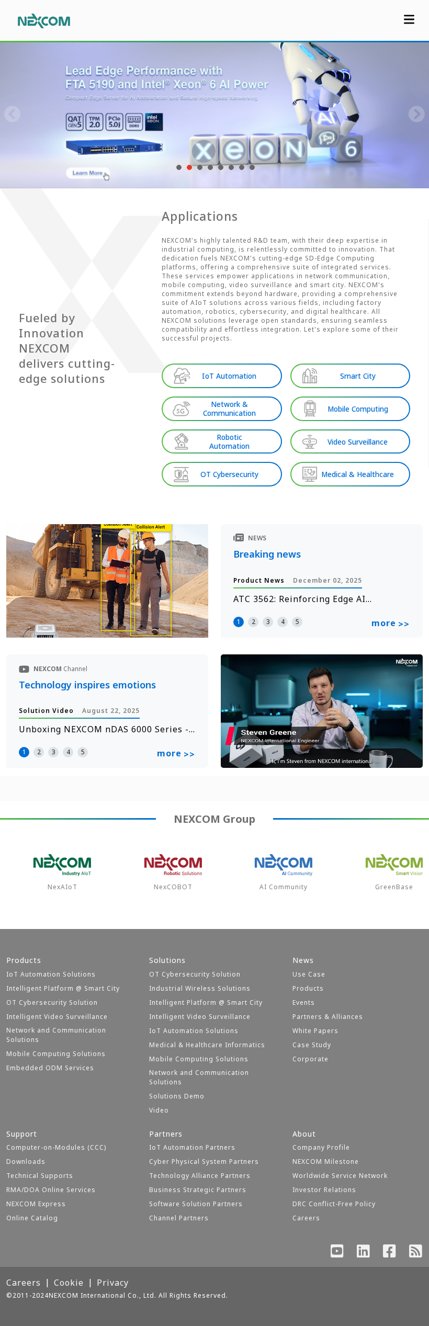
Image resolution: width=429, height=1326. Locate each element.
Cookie (69, 1282)
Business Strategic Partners (197, 1189)
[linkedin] (363, 1253)
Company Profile (321, 1147)
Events (303, 1002)
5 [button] (297, 621)
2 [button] (253, 621)
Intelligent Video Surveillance (57, 1016)
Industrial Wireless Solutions (200, 988)
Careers (306, 1218)
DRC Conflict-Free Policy (334, 1203)
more (390, 623)
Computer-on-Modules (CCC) (56, 1147)
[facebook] (390, 1253)
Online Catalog (32, 1218)
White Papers (315, 1030)
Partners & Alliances (327, 1016)
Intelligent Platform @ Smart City (63, 988)
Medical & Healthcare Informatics (207, 1044)
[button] (178, 167)
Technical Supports (39, 1175)
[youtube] (337, 1253)
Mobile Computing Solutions (56, 1053)
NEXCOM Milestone (325, 1161)
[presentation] (12, 115)
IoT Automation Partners (192, 1147)
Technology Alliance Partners (200, 1175)
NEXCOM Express (36, 1203)
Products (308, 988)
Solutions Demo (177, 1096)
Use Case (308, 974)
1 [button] (239, 621)
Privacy (113, 1282)
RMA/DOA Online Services (51, 1189)
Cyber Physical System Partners (204, 1161)
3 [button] (268, 621)
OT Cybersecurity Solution (52, 1002)
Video (159, 1110)
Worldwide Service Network (340, 1175)
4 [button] (283, 621)
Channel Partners (179, 1218)
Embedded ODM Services (50, 1067)
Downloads (26, 1161)
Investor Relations (324, 1189)
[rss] (416, 1253)
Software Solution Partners (196, 1203)
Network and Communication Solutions (56, 1035)
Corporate (310, 1059)
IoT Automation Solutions (51, 974)
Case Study (311, 1044)
